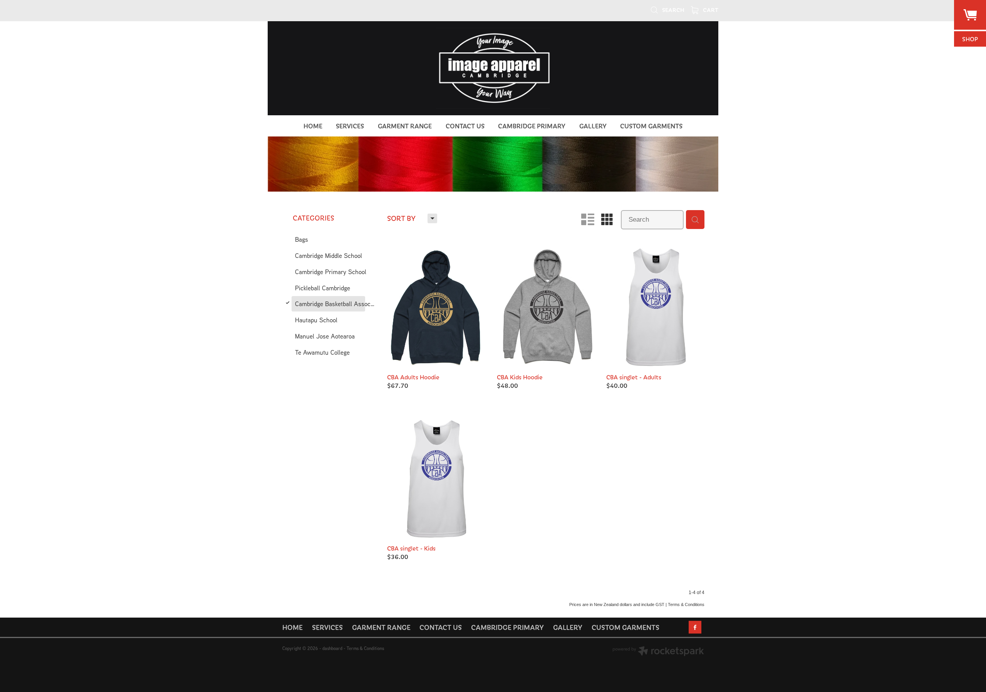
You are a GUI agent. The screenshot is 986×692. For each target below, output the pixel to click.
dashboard (332, 648)
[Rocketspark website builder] (658, 652)
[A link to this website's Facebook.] (695, 627)
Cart (710, 9)
